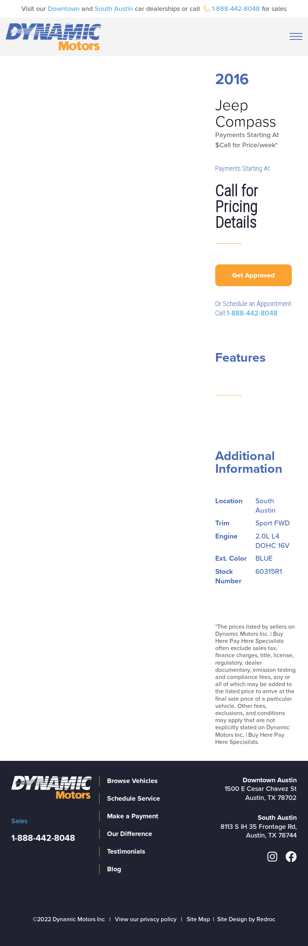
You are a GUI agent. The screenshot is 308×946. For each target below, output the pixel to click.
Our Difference (129, 834)
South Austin (114, 9)
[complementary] (285, 923)
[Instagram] (272, 856)
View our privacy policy (146, 919)
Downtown (64, 9)
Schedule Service (133, 798)
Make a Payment (132, 816)
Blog (114, 869)
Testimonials (126, 851)
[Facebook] (291, 856)
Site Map (198, 919)
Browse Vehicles (132, 781)
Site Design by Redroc (246, 919)
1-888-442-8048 (236, 9)
